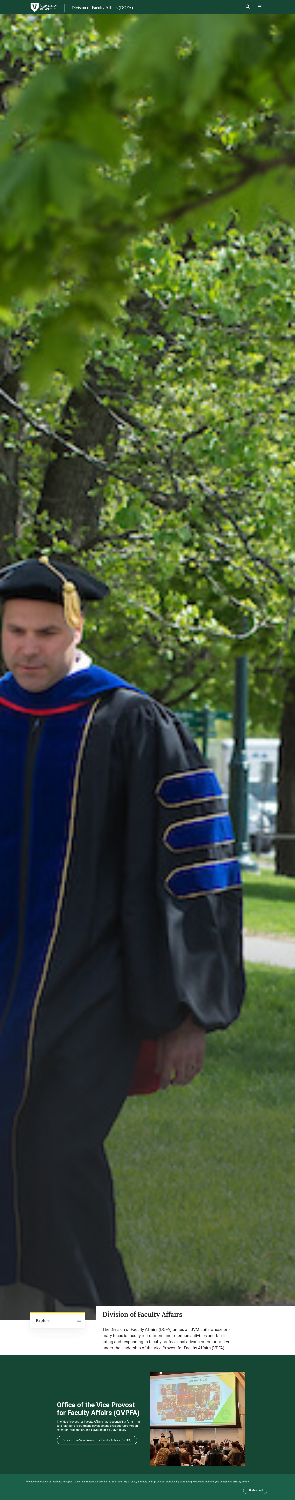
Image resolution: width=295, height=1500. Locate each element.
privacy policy (241, 1481)
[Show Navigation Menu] (259, 6)
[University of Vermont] (28, 11)
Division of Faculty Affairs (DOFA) (102, 7)
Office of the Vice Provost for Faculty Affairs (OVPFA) (97, 1440)
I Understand (255, 1490)
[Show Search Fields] (247, 6)
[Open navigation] (79, 1320)
